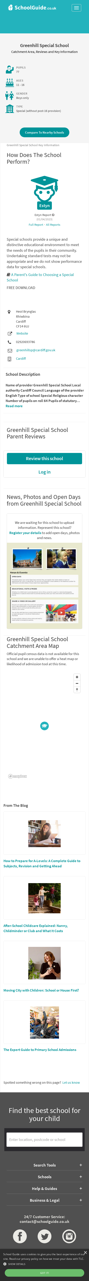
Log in (44, 472)
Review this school (44, 458)
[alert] (44, 1265)
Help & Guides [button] (44, 1188)
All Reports (53, 225)
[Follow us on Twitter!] (44, 1236)
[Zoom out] (77, 683)
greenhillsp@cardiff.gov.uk (35, 350)
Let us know (71, 1082)
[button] (44, 1264)
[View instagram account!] (69, 1236)
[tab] (44, 1165)
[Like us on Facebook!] (20, 1236)
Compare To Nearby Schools (44, 132)
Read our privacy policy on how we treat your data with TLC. (46, 1259)
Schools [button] (44, 1176)
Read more (14, 406)
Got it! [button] (44, 1272)
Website (22, 333)
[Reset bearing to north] (77, 689)
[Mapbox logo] (17, 776)
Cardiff (21, 358)
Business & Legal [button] (44, 1200)
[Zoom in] (77, 677)
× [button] (85, 1252)
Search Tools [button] (44, 1165)
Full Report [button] (36, 225)
